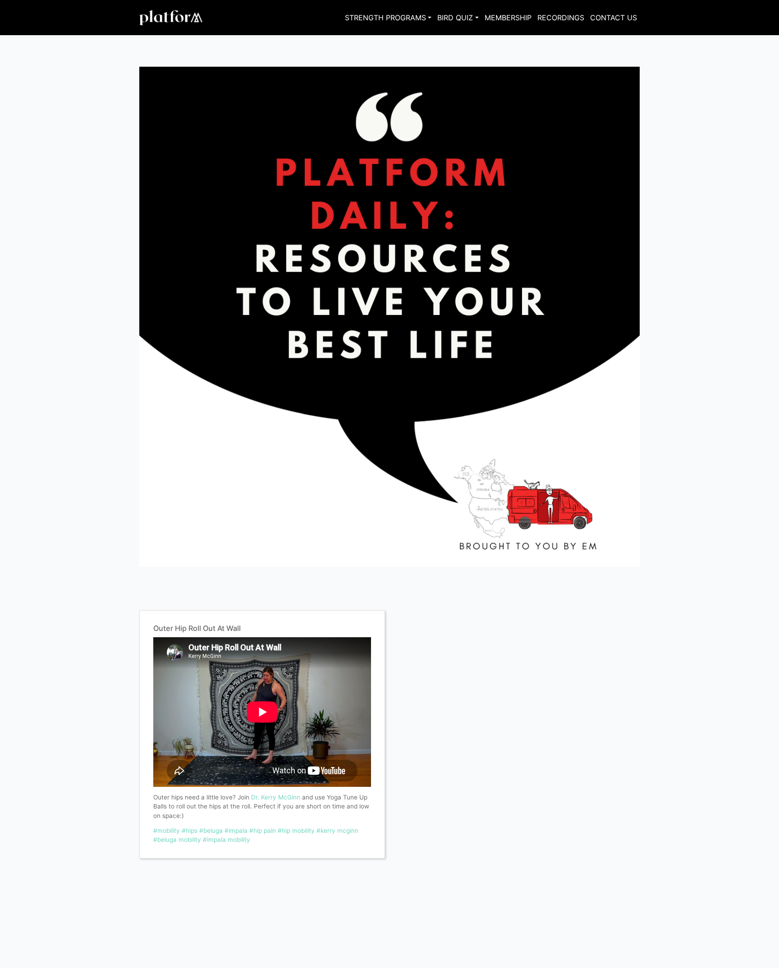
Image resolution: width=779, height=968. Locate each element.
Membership (508, 17)
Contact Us (613, 17)
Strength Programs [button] (385, 17)
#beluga (211, 830)
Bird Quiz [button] (455, 17)
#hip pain (262, 830)
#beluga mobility (177, 839)
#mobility (166, 830)
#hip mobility (296, 830)
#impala (236, 830)
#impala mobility (226, 839)
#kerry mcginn (337, 830)
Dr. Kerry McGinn (275, 797)
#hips (189, 830)
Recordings (560, 17)
